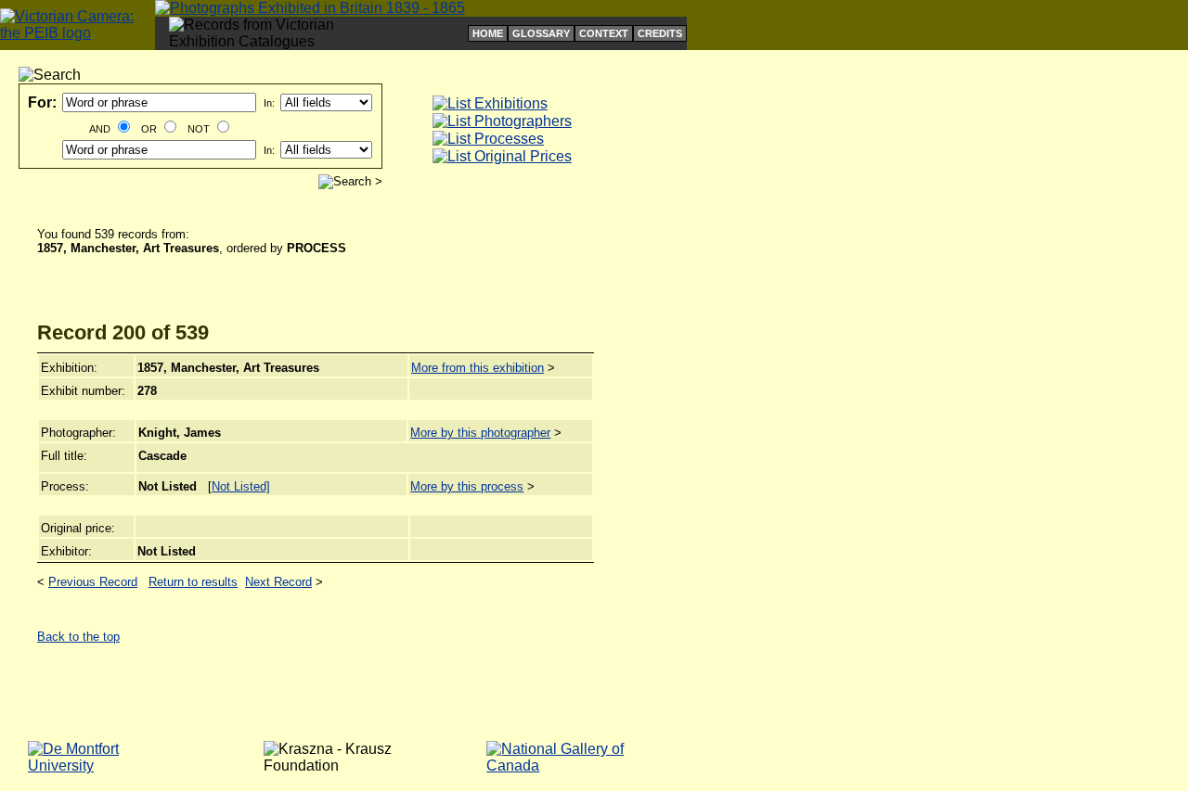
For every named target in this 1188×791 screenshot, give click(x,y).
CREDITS (660, 33)
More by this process (466, 486)
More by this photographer (480, 433)
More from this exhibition (477, 368)
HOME (487, 33)
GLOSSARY (541, 33)
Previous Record (92, 582)
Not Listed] (241, 486)
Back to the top (78, 637)
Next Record (278, 582)
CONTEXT (603, 33)
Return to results (193, 582)
